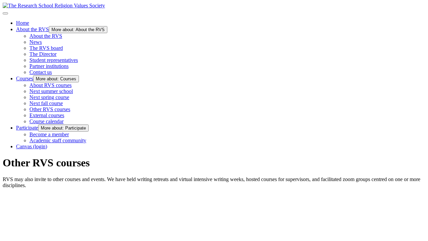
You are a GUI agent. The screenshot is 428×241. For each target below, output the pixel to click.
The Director (43, 54)
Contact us (40, 72)
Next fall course (46, 103)
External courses (46, 115)
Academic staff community (57, 140)
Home (22, 23)
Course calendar (46, 121)
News (35, 42)
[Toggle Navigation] (5, 13)
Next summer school (51, 91)
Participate (27, 128)
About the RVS (32, 29)
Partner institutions (49, 66)
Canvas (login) (31, 146)
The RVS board (46, 48)
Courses (24, 78)
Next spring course (49, 97)
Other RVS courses (49, 109)
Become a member (49, 134)
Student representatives (53, 60)
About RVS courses (50, 85)
